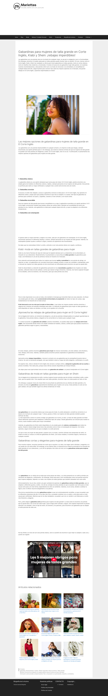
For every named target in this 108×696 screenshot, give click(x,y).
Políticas (88, 37)
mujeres (36, 670)
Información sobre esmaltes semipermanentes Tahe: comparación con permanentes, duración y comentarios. (47, 673)
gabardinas (22, 670)
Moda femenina (30, 670)
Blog (22, 37)
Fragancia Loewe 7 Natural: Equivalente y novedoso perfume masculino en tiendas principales (72, 659)
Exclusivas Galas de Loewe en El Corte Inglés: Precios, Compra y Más (51, 634)
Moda (27, 37)
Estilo (50, 37)
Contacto (80, 37)
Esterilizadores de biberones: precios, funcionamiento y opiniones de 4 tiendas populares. (73, 611)
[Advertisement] (54, 23)
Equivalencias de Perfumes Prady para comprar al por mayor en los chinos (50, 611)
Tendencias (58, 37)
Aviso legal (44, 684)
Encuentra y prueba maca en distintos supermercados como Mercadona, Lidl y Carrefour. (29, 611)
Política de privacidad (47, 687)
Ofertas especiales (43, 670)
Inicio (16, 37)
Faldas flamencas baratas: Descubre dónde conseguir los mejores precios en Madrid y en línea (51, 659)
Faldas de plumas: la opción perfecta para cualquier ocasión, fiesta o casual (73, 634)
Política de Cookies (46, 690)
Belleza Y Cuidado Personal (39, 37)
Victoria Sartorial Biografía (20, 684)
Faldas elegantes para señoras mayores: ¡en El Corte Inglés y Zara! (28, 658)
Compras (22, 669)
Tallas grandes (61, 670)
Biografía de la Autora (69, 37)
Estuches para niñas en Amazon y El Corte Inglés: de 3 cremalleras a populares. (28, 635)
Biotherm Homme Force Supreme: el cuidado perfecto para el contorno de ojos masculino (42, 672)
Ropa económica (53, 670)
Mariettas (28, 5)
